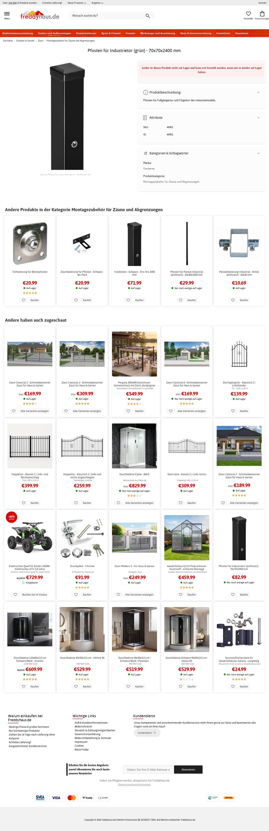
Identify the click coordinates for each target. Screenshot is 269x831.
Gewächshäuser (86, 33)
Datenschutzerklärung (87, 734)
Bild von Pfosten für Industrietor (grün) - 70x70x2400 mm (65, 174)
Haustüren (241, 33)
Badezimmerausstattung (18, 33)
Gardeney (149, 168)
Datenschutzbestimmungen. (134, 784)
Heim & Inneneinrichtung (195, 33)
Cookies (79, 745)
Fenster (130, 33)
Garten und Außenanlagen (54, 33)
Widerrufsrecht (83, 726)
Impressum (81, 741)
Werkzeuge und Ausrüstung (157, 33)
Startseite (8, 40)
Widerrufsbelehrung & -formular (93, 738)
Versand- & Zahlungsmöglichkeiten (95, 730)
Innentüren (223, 33)
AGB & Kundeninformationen (91, 722)
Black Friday (82, 749)
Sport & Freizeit (111, 33)
